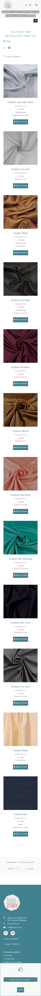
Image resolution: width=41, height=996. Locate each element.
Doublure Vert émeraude (20, 558)
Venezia (20, 824)
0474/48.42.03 (13, 924)
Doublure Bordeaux (20, 367)
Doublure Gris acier (20, 169)
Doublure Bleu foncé (20, 622)
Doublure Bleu (20, 814)
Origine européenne (13, 56)
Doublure (26, 36)
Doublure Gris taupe (20, 300)
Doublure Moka (20, 233)
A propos (8, 955)
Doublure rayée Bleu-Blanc (20, 102)
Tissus (19, 36)
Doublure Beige (20, 750)
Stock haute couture (20, 112)
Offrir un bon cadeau (13, 962)
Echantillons (10, 959)
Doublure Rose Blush (20, 494)
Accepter (20, 990)
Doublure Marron (20, 430)
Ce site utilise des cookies (20, 979)
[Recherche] (36, 5)
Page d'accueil (10, 36)
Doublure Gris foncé (20, 686)
